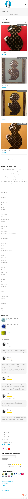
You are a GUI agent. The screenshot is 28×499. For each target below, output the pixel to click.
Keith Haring (4, 257)
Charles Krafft (4, 214)
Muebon (3, 274)
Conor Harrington (5, 219)
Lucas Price (3, 260)
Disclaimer (5, 483)
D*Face (3, 221)
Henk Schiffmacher (5, 241)
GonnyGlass (4, 236)
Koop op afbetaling (7, 488)
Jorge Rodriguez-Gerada (6, 250)
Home (11, 14)
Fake (2, 228)
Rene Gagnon (4, 284)
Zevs (2, 310)
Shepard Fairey (4, 296)
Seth (2, 294)
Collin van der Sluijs (5, 216)
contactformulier (23, 186)
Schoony (3, 289)
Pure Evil (3, 281)
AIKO (2, 195)
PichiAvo (3, 279)
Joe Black (3, 248)
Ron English (3, 286)
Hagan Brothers (4, 238)
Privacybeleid (6, 490)
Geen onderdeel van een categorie (8, 233)
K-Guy (2, 253)
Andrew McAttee (5, 200)
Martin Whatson (4, 262)
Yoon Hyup (3, 303)
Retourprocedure (7, 485)
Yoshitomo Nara (5, 306)
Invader (3, 245)
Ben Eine (3, 209)
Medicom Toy (4, 272)
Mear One (3, 269)
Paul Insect (3, 277)
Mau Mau (3, 267)
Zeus (2, 308)
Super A (3, 298)
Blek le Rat (3, 212)
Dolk (2, 224)
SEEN (2, 291)
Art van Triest (4, 202)
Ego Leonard (4, 226)
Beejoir (2, 207)
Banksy (2, 204)
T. (1, 301)
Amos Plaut (3, 197)
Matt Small (3, 265)
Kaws (2, 255)
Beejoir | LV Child (6, 52)
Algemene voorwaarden (8, 481)
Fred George (4, 231)
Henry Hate (3, 243)
